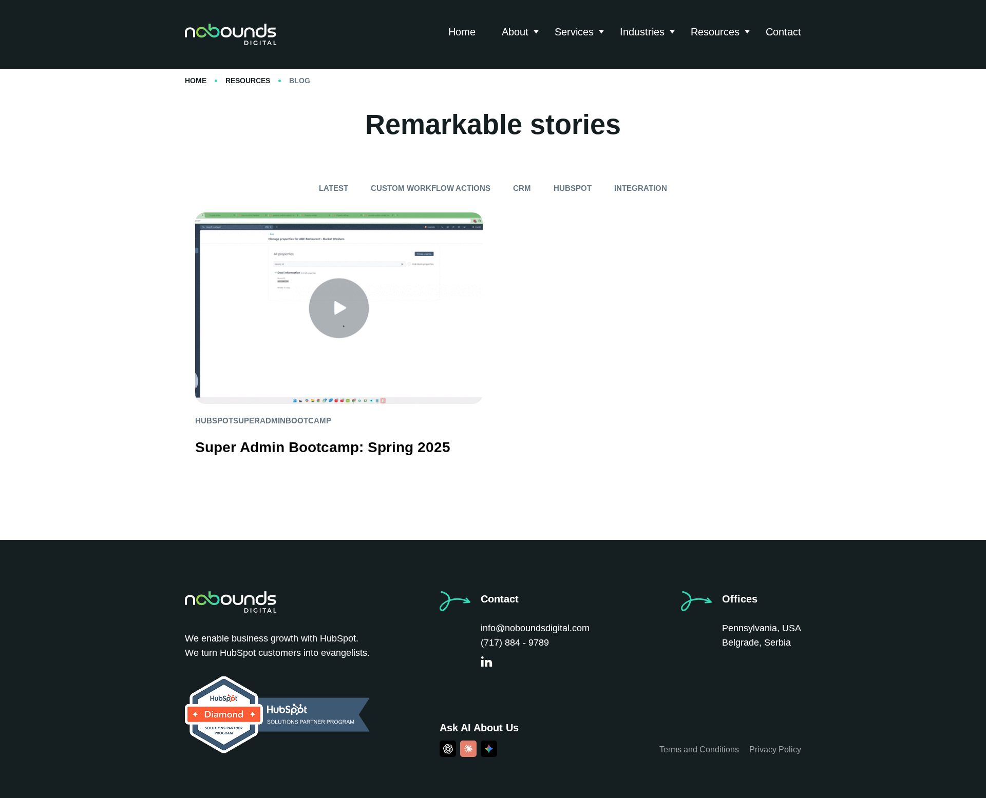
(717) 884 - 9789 (515, 642)
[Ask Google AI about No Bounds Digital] (489, 749)
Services (574, 31)
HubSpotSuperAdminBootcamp (263, 420)
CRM (522, 188)
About (515, 31)
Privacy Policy (775, 749)
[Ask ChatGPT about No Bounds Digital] (448, 749)
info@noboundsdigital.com (535, 628)
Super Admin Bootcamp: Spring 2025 (322, 447)
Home (462, 31)
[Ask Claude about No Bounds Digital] (468, 749)
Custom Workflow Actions (430, 188)
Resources (715, 31)
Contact (783, 31)
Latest (333, 188)
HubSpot (573, 188)
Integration (640, 188)
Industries (642, 31)
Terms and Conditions (699, 749)
